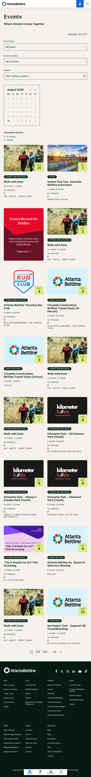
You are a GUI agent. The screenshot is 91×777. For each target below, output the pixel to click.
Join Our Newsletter (55, 751)
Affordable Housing (76, 700)
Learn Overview (75, 685)
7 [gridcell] (26, 103)
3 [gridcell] (8, 103)
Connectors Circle (54, 711)
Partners (29, 747)
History (28, 734)
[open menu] (87, 3)
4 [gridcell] (13, 103)
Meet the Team (31, 743)
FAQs (49, 747)
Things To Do (8, 694)
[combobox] (45, 47)
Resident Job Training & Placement (34, 703)
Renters (28, 698)
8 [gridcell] (30, 103)
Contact (51, 756)
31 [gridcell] (26, 98)
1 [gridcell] (30, 98)
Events (6, 707)
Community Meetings (55, 698)
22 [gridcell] (31, 112)
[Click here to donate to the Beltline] (80, 3)
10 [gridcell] (8, 107)
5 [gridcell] (17, 103)
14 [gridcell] (26, 107)
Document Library (54, 743)
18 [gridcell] (13, 112)
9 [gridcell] (35, 103)
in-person (11, 137)
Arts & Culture (9, 702)
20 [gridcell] (21, 112)
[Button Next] (60, 651)
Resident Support (32, 689)
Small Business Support (12, 743)
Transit (72, 704)
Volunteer (51, 693)
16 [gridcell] (35, 107)
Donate (50, 689)
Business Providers (11, 751)
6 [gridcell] (21, 103)
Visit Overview (9, 685)
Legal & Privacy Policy (71, 770)
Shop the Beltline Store (56, 715)
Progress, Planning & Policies (76, 690)
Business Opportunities (12, 734)
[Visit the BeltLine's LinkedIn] (73, 671)
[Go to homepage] (14, 4)
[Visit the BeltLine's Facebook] (56, 671)
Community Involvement (56, 706)
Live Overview (31, 685)
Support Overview (54, 685)
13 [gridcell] (22, 107)
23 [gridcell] (35, 112)
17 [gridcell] (8, 112)
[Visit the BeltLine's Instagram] (67, 671)
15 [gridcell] (31, 107)
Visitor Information (10, 689)
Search (7, 70)
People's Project (32, 739)
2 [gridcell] (35, 98)
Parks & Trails (9, 698)
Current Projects (75, 695)
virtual (10, 140)
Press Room (52, 739)
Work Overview (9, 730)
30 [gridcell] (21, 98)
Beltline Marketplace (11, 747)
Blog (49, 734)
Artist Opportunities (11, 739)
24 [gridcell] (8, 116)
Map (49, 730)
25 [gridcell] (13, 116)
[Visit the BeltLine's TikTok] (86, 671)
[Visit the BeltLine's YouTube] (79, 671)
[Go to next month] (35, 90)
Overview (29, 730)
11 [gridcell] (13, 107)
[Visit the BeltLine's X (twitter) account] (61, 671)
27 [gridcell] (8, 98)
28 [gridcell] (13, 98)
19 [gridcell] (17, 112)
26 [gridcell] (17, 116)
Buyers (28, 693)
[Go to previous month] (30, 90)
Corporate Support (54, 702)
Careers (29, 751)
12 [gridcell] (17, 107)
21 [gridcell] (26, 112)
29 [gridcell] (17, 98)
